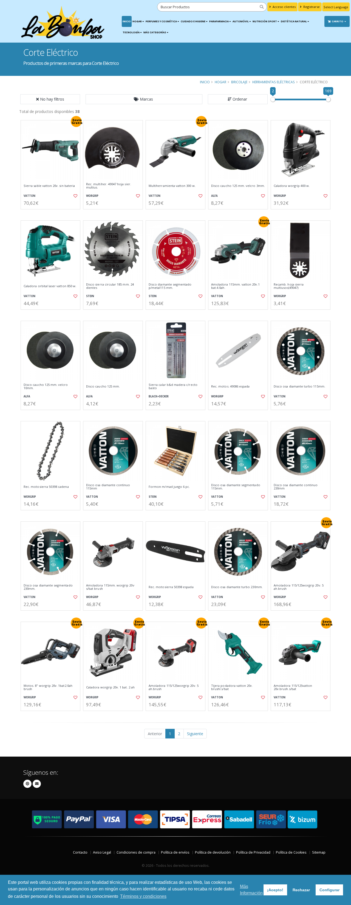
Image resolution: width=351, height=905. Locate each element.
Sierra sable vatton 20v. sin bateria (49, 185)
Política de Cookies (291, 852)
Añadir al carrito (52, 214)
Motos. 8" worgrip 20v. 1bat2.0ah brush (48, 687)
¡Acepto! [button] (275, 890)
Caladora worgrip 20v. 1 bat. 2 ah (110, 687)
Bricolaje (239, 82)
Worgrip (92, 196)
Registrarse (311, 7)
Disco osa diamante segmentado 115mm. (235, 486)
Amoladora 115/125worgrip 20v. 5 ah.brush (299, 587)
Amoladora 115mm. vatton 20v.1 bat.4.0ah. (235, 286)
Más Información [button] (251, 889)
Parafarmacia (219, 21)
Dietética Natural (294, 21)
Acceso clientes (284, 7)
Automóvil (241, 21)
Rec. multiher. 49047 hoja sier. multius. (108, 185)
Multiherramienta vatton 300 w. (172, 185)
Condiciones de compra (136, 852)
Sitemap (318, 852)
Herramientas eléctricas (273, 82)
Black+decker (159, 396)
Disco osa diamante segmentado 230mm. (48, 587)
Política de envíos (175, 852)
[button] (144, 99)
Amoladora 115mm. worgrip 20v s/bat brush (110, 587)
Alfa (214, 196)
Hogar (137, 21)
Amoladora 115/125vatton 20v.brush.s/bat (293, 687)
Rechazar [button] (301, 890)
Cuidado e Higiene (193, 21)
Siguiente (195, 733)
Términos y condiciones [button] (143, 896)
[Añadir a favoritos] (74, 196)
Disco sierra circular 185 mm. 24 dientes (110, 286)
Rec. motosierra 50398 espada (171, 587)
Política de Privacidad (253, 852)
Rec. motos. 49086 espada (230, 386)
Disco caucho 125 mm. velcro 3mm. (238, 185)
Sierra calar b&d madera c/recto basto (173, 386)
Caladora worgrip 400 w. (292, 185)
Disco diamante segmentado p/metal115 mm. (170, 286)
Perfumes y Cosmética (161, 21)
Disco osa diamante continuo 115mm (108, 486)
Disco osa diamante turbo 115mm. (299, 386)
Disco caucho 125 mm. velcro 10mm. (46, 386)
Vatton (29, 196)
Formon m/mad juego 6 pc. (169, 486)
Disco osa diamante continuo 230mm (296, 486)
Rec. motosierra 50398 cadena (46, 486)
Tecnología (131, 32)
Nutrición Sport (265, 21)
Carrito (338, 21)
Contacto (80, 852)
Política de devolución (213, 852)
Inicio (127, 21)
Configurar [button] (329, 890)
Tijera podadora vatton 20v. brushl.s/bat (232, 687)
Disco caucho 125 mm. (103, 386)
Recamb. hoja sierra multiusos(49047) (289, 286)
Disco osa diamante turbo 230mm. (237, 587)
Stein (90, 296)
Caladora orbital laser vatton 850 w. (50, 286)
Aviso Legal (102, 852)
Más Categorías (154, 32)
